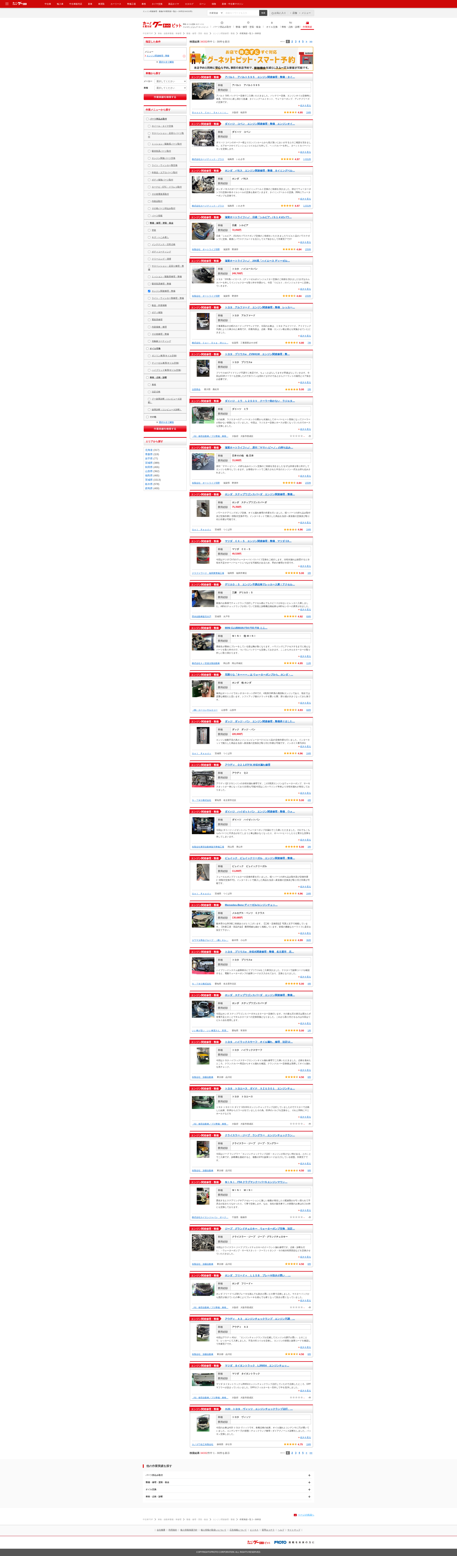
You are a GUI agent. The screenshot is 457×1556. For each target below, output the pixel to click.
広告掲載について (238, 1530)
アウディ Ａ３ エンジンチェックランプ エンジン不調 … (260, 1318)
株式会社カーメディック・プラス (208, 159)
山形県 (149, 471)
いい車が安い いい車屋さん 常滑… (210, 1030)
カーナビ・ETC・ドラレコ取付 (167, 187)
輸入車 (60, 4)
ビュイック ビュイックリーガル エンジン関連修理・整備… (260, 858)
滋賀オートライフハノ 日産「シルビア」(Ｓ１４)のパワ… (258, 217)
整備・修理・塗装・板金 (248, 27)
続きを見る (305, 105)
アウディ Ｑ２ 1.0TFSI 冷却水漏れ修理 (247, 764)
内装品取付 (157, 201)
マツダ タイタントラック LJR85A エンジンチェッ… (257, 1365)
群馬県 (149, 488)
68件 (308, 710)
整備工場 (131, 4)
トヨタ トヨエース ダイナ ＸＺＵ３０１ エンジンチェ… (260, 1088)
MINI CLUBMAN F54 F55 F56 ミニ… (246, 627)
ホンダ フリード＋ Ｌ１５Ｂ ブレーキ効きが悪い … (258, 1275)
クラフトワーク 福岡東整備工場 (208, 573)
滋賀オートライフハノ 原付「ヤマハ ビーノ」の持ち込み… (259, 447)
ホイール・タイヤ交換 (162, 126)
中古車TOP (148, 33)
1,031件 (307, 159)
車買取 (101, 4)
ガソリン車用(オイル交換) (164, 355)
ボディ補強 (157, 312)
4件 (309, 800)
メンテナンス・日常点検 (163, 244)
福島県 (149, 475)
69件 (308, 616)
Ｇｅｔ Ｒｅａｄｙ (201, 529)
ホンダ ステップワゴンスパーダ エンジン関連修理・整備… (260, 494)
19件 (308, 1444)
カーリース (116, 4)
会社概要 (161, 1530)
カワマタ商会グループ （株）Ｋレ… (210, 940)
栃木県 (149, 484)
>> (311, 41)
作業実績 (307, 27)
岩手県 (149, 458)
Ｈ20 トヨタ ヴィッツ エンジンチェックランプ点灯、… (259, 1408)
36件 (308, 940)
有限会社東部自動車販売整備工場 (208, 847)
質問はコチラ (268, 1530)
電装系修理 (157, 319)
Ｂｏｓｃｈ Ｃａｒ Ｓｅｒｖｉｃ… (210, 112)
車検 (144, 4)
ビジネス (254, 1530)
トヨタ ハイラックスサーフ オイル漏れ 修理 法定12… (259, 1041)
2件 (309, 389)
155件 (308, 249)
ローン (202, 4)
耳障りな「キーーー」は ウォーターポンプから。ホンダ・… (259, 674)
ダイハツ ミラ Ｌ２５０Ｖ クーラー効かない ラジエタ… (260, 400)
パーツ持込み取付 (222, 27)
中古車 (48, 4)
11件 (308, 663)
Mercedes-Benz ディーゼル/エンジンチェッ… (251, 904)
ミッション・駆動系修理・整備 (167, 276)
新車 (90, 4)
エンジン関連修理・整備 (224, 33)
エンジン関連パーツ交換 (163, 158)
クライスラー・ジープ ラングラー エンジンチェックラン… (260, 1135)
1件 (309, 1030)
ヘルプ (281, 1530)
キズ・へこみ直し (160, 237)
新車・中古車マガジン (232, 4)
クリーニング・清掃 (161, 259)
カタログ (189, 4)
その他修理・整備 (160, 334)
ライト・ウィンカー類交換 (164, 165)
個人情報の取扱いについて (213, 1530)
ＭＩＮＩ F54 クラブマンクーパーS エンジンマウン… (256, 1182)
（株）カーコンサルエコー (205, 710)
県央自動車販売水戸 (201, 616)
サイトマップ (293, 1530)
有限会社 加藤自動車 (202, 1077)
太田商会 (196, 389)
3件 (309, 573)
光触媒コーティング (161, 341)
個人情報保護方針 (188, 1530)
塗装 (154, 230)
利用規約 (173, 1530)
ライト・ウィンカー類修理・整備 (168, 298)
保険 (214, 4)
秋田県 (149, 467)
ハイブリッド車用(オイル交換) (166, 370)
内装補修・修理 (159, 327)
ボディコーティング (161, 251)
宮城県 (149, 462)
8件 (309, 1077)
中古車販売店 (75, 4)
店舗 (294, 13)
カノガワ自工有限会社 (202, 1444)
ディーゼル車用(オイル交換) (165, 363)
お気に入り (280, 13)
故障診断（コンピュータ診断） (167, 409)
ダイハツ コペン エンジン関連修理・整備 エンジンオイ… (260, 123)
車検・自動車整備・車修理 (169, 33)
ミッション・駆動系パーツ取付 (167, 144)
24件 (308, 112)
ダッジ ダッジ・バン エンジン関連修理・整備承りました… (260, 721)
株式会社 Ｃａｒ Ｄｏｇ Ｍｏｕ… (210, 343)
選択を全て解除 (166, 62)
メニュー (306, 13)
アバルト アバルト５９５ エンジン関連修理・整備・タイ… (260, 77)
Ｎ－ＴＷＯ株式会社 (201, 800)
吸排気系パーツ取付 (161, 151)
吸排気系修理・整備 (161, 283)
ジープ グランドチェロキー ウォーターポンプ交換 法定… (260, 1228)
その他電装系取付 (160, 194)
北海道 (149, 449)
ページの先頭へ (306, 1515)
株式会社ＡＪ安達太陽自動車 (206, 663)
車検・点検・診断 (291, 27)
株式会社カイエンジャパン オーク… (210, 1217)
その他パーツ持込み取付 (163, 208)
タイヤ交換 (157, 4)
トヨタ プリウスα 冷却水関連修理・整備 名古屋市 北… (259, 951)
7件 (309, 343)
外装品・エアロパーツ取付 (164, 172)
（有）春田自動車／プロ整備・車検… (210, 436)
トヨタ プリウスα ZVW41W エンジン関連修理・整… (257, 354)
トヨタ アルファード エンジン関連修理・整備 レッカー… (260, 307)
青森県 (149, 454)
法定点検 (156, 391)
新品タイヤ (173, 4)
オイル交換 (272, 27)
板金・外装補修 (159, 305)
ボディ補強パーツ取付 (162, 180)
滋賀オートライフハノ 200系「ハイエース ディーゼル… (257, 260)
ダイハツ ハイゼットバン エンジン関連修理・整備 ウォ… (260, 811)
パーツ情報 (157, 215)
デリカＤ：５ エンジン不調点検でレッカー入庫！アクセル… (260, 584)
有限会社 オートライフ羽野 (206, 249)
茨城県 (149, 479)
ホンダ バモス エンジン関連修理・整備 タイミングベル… (260, 170)
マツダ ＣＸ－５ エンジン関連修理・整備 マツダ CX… (258, 541)
